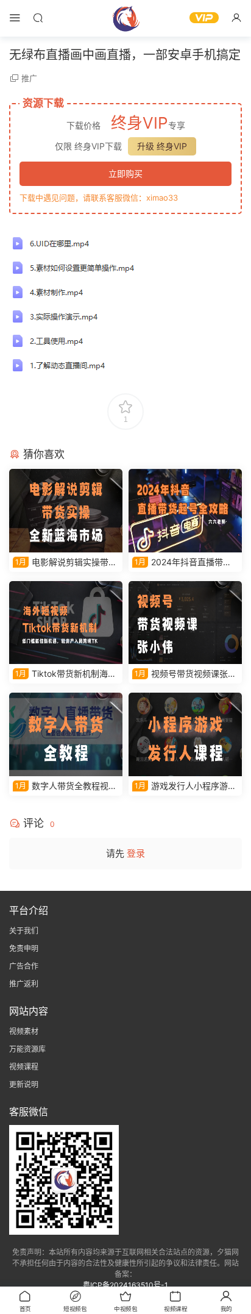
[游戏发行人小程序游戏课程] (185, 734)
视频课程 (23, 1066)
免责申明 (23, 948)
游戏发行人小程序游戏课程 (184, 786)
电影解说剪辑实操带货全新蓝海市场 (65, 562)
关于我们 (23, 930)
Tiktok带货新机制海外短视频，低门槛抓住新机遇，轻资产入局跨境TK (64, 674)
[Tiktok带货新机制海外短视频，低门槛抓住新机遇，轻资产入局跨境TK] (65, 623)
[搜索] (37, 17)
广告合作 (23, 966)
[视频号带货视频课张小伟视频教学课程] (185, 623)
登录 (136, 853)
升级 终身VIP (162, 146)
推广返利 (23, 983)
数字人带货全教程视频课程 (65, 786)
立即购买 (125, 173)
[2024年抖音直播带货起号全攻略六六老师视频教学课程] (185, 510)
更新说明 (23, 1084)
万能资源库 (27, 1049)
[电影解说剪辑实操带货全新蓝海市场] (65, 510)
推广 (29, 78)
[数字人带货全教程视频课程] (65, 734)
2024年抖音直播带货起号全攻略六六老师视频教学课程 (183, 562)
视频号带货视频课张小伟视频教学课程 (184, 674)
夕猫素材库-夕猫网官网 (125, 18)
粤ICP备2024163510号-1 (125, 1285)
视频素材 (23, 1031)
